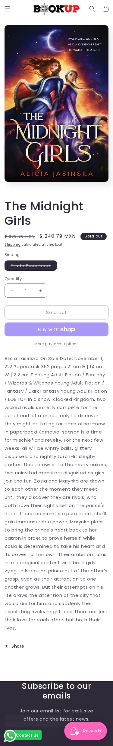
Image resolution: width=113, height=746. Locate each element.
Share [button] (17, 646)
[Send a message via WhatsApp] (10, 736)
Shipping (13, 244)
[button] (7, 8)
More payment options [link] (56, 343)
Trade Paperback (34, 266)
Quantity (13, 279)
